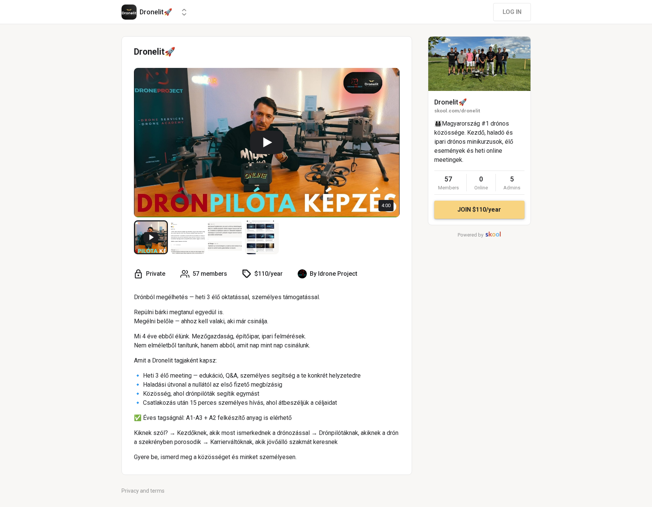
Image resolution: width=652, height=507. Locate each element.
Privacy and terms (143, 491)
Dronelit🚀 (450, 102)
